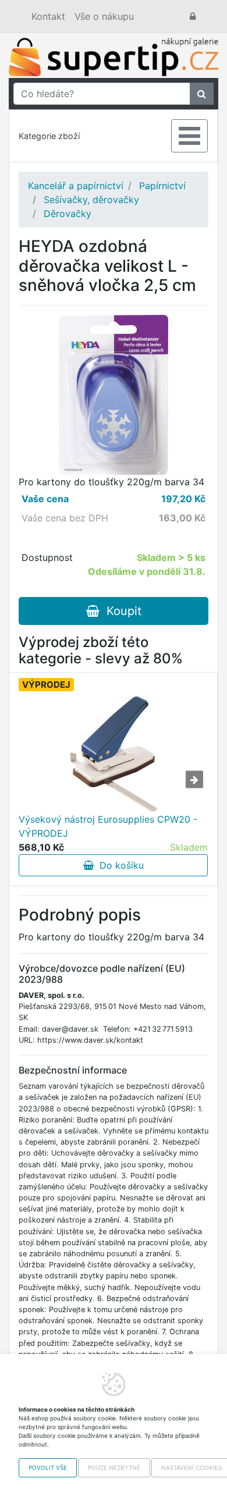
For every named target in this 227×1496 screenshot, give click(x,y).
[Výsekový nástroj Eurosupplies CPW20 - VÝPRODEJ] (113, 754)
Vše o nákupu (104, 16)
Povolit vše (48, 1467)
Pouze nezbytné (114, 1467)
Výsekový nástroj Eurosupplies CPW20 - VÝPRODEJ (108, 826)
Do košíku (119, 865)
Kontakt (48, 16)
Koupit (120, 611)
